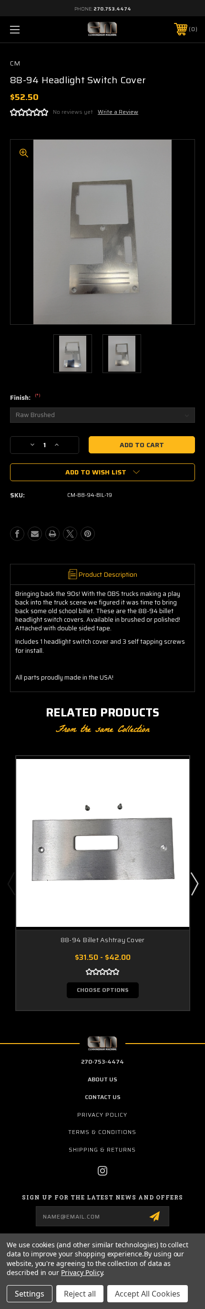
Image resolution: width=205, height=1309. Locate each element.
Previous (11, 883)
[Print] (52, 534)
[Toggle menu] (28, 29)
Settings (29, 1293)
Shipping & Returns (102, 1149)
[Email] (35, 534)
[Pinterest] (88, 534)
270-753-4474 (102, 1061)
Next (194, 883)
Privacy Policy (102, 1114)
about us (102, 1079)
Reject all (80, 1293)
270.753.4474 (112, 8)
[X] (70, 534)
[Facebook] (17, 534)
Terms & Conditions (102, 1131)
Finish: (25, 398)
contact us (103, 1096)
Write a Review (118, 111)
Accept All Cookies (147, 1293)
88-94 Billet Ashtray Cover (103, 940)
